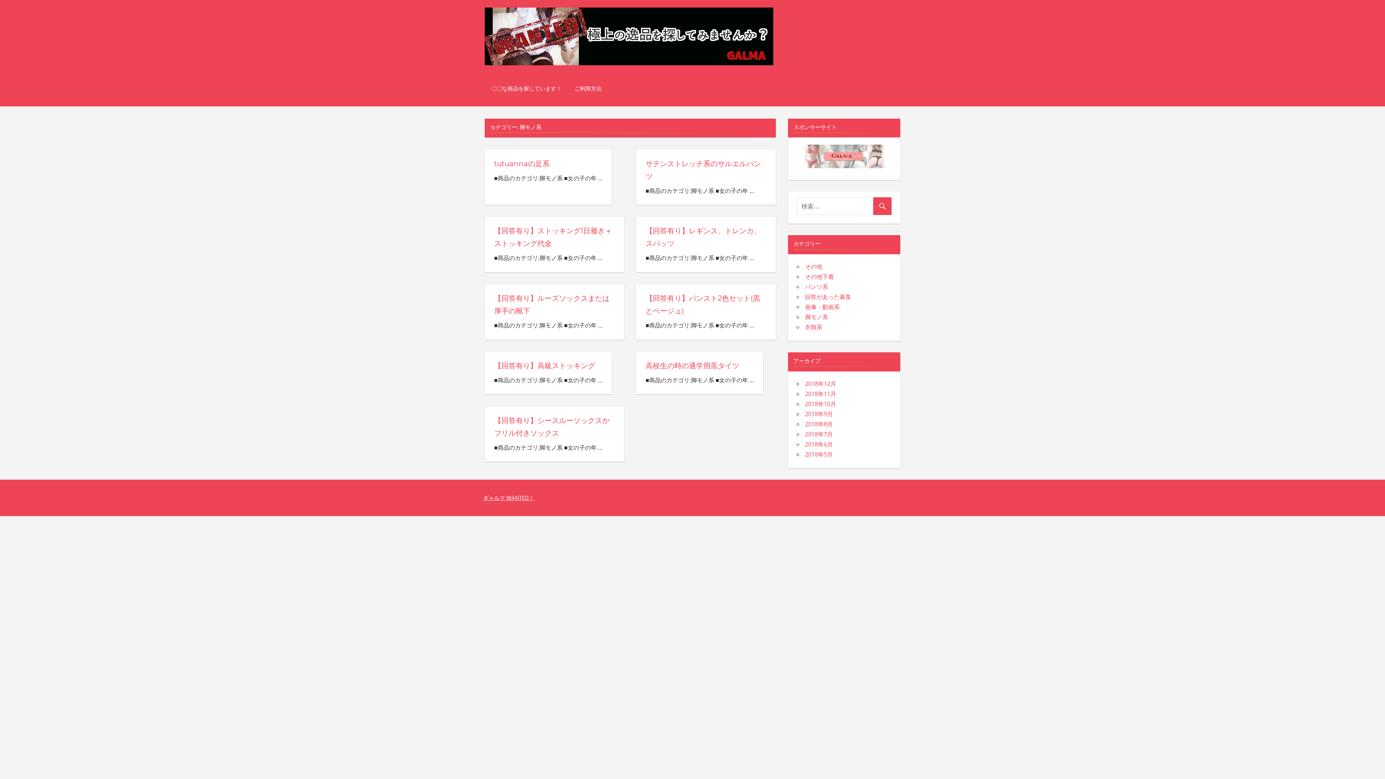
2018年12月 (820, 384)
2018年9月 (819, 414)
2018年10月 (820, 404)
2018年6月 (819, 444)
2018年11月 (820, 394)
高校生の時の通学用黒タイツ (692, 365)
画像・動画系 (822, 307)
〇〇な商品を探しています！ (526, 88)
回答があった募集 (828, 297)
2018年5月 (819, 454)
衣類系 (813, 327)
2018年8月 (819, 424)
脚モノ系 (816, 317)
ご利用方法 (588, 88)
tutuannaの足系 (522, 163)
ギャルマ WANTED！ (508, 497)
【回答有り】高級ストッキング (544, 365)
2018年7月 (819, 434)
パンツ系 (816, 287)
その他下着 (819, 277)
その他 (813, 266)
